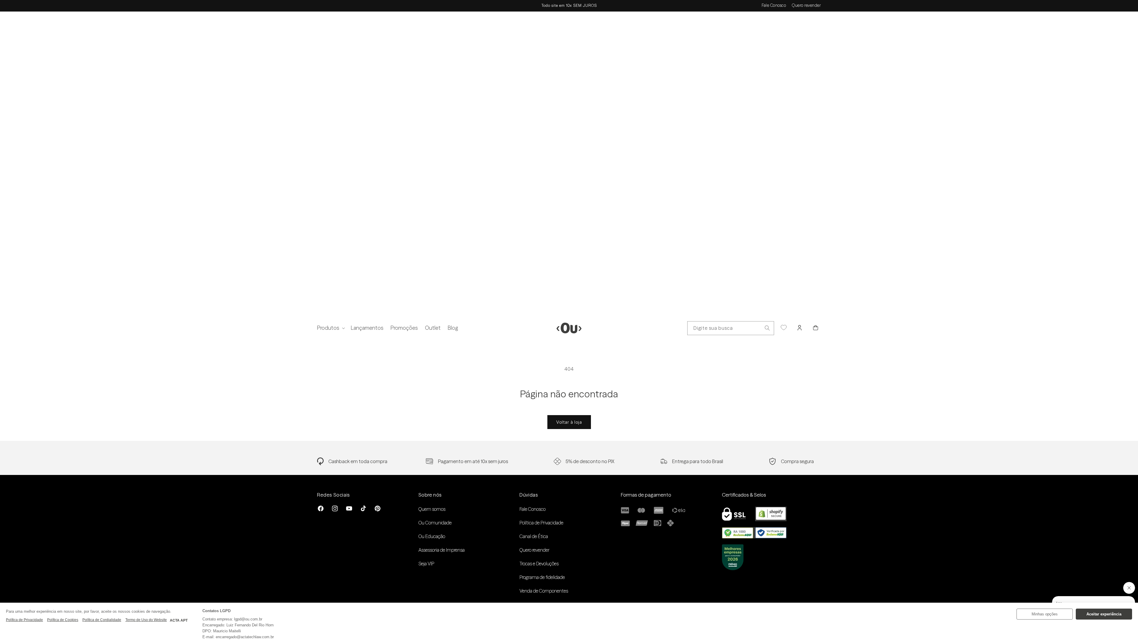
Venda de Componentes (544, 591)
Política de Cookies (62, 620)
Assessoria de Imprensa (441, 550)
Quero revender (806, 5)
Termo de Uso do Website (146, 620)
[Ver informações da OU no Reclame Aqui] (754, 537)
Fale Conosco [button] (774, 5)
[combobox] (731, 328)
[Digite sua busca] (767, 328)
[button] (330, 328)
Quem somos (431, 509)
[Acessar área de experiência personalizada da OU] (783, 327)
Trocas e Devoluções (539, 564)
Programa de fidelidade (542, 577)
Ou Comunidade (435, 523)
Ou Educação (431, 536)
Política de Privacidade (541, 523)
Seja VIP (426, 564)
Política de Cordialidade (101, 620)
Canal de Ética (534, 536)
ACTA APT (179, 620)
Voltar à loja (569, 422)
